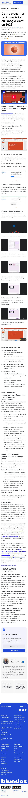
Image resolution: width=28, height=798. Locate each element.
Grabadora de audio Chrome (6, 735)
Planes (16, 750)
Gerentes (3, 753)
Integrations (17, 761)
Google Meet (15, 28)
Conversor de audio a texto (6, 724)
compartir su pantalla (18, 531)
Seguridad (3, 774)
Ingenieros (3, 757)
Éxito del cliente (5, 755)
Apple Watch (17, 728)
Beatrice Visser (7, 28)
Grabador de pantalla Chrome (6, 738)
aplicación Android (18, 726)
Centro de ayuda (18, 759)
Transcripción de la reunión (5, 718)
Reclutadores (4, 750)
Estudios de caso (18, 746)
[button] (25, 3)
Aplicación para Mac (19, 719)
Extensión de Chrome (19, 717)
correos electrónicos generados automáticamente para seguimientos (13, 551)
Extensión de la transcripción (5, 731)
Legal (2, 759)
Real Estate (4, 763)
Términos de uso (5, 770)
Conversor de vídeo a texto (6, 727)
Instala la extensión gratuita (8, 565)
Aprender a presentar (7, 113)
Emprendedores (5, 746)
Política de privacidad (6, 772)
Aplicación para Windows (20, 721)
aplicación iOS (17, 724)
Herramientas (17, 757)
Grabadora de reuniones (7, 721)
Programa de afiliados (19, 753)
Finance (3, 761)
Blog (15, 748)
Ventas (3, 748)
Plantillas (16, 755)
